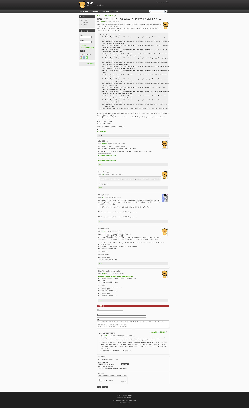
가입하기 (83, 45)
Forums (101, 16)
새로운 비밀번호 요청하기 (87, 48)
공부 (106, 16)
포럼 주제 (85, 22)
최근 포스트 (84, 25)
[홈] (82, 5)
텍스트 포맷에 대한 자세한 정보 (157, 332)
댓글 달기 (100, 135)
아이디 (82, 35)
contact (163, 2)
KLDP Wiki (105, 11)
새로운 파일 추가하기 (103, 362)
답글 (100, 165)
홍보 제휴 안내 (90, 64)
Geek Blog (95, 11)
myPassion (104, 143)
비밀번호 (82, 40)
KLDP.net (115, 11)
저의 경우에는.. (103, 141)
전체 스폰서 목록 (117, 400)
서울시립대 (129, 396)
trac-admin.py (103, 172)
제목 (98, 314)
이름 (98, 309)
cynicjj (103, 174)
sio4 (103, 197)
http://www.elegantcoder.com (107, 155)
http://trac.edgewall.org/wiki (109, 271)
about (158, 2)
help (167, 2)
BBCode (107, 335)
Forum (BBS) (84, 11)
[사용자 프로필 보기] (166, 28)
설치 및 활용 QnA (112, 16)
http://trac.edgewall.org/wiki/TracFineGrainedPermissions (115, 276)
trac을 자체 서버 (103, 195)
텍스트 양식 (102, 333)
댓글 (98, 319)
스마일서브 (129, 397)
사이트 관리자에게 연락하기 (129, 400)
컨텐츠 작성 (84, 20)
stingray (103, 21)
